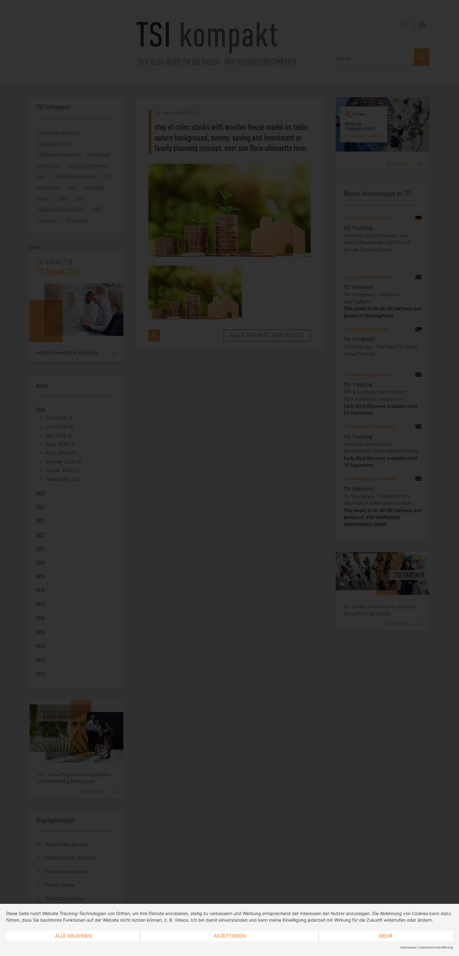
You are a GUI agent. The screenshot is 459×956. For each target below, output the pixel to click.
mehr (385, 936)
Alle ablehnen (73, 936)
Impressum (408, 947)
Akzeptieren (229, 936)
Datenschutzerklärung (436, 947)
